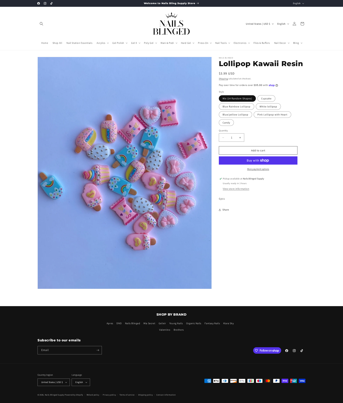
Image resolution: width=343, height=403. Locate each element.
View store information (236, 188)
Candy (226, 122)
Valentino (164, 329)
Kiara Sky (228, 323)
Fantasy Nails (212, 323)
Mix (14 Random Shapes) (237, 98)
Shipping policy (145, 395)
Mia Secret (149, 323)
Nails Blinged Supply (54, 395)
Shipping (223, 78)
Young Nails (176, 323)
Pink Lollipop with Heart (272, 114)
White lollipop (268, 106)
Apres (110, 323)
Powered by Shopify (74, 395)
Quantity (223, 130)
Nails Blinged (132, 323)
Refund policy (93, 395)
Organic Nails (193, 323)
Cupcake (266, 98)
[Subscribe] (98, 350)
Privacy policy (109, 395)
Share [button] (225, 209)
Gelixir (162, 323)
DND (119, 323)
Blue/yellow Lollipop (235, 114)
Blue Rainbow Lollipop (236, 106)
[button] (41, 24)
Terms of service (127, 395)
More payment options (258, 169)
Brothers (179, 329)
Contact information (166, 395)
